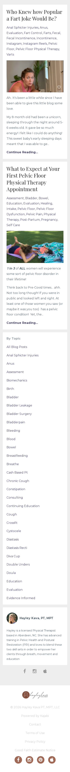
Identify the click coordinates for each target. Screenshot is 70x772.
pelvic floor (26, 209)
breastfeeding (17, 455)
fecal (56, 33)
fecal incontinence (21, 38)
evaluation (15, 33)
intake (11, 209)
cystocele (14, 531)
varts (10, 54)
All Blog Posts (17, 347)
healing (46, 203)
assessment (15, 198)
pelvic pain (34, 214)
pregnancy (49, 219)
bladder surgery (19, 414)
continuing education (23, 506)
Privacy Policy (35, 741)
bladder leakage (19, 405)
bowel (43, 198)
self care (13, 225)
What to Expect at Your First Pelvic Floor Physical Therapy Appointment (33, 178)
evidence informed (21, 598)
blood (11, 439)
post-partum (30, 219)
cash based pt (17, 472)
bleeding (13, 430)
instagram (14, 43)
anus (43, 27)
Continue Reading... (22, 152)
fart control (33, 33)
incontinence (47, 38)
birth (10, 389)
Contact (35, 724)
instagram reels (35, 43)
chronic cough (18, 481)
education (14, 203)
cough (12, 514)
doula (11, 573)
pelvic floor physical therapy (37, 49)
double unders (18, 564)
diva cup (13, 556)
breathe (13, 464)
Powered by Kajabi (35, 716)
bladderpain (16, 422)
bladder (31, 198)
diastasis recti (17, 548)
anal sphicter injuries (22, 27)
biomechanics (17, 380)
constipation (16, 489)
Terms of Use (35, 733)
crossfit (12, 523)
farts (47, 33)
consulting (15, 497)
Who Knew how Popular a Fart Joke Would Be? (34, 15)
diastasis (13, 539)
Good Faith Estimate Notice (35, 750)
